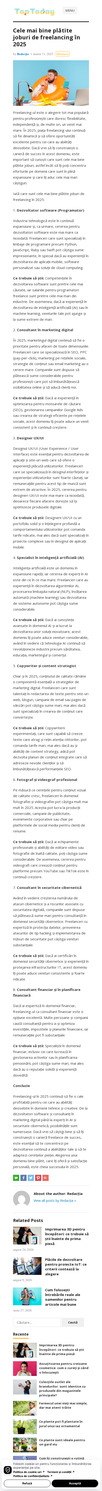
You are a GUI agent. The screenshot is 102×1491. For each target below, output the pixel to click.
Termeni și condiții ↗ (61, 1472)
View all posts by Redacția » (55, 1200)
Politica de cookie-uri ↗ (29, 1472)
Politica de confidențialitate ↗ (33, 1476)
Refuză (27, 1483)
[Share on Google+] (45, 1178)
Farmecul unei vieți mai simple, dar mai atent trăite (63, 1405)
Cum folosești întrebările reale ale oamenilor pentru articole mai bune (62, 1297)
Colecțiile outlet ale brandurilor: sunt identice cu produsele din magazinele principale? (62, 1388)
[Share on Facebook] (23, 1178)
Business (62, 54)
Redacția (23, 53)
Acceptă (75, 1483)
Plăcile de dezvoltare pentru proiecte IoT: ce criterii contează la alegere (66, 1266)
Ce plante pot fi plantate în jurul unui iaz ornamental (61, 1423)
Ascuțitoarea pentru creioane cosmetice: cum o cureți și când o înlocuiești (63, 1368)
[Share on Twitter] (31, 1178)
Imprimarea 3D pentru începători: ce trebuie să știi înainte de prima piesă (67, 1236)
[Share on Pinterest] (38, 1178)
